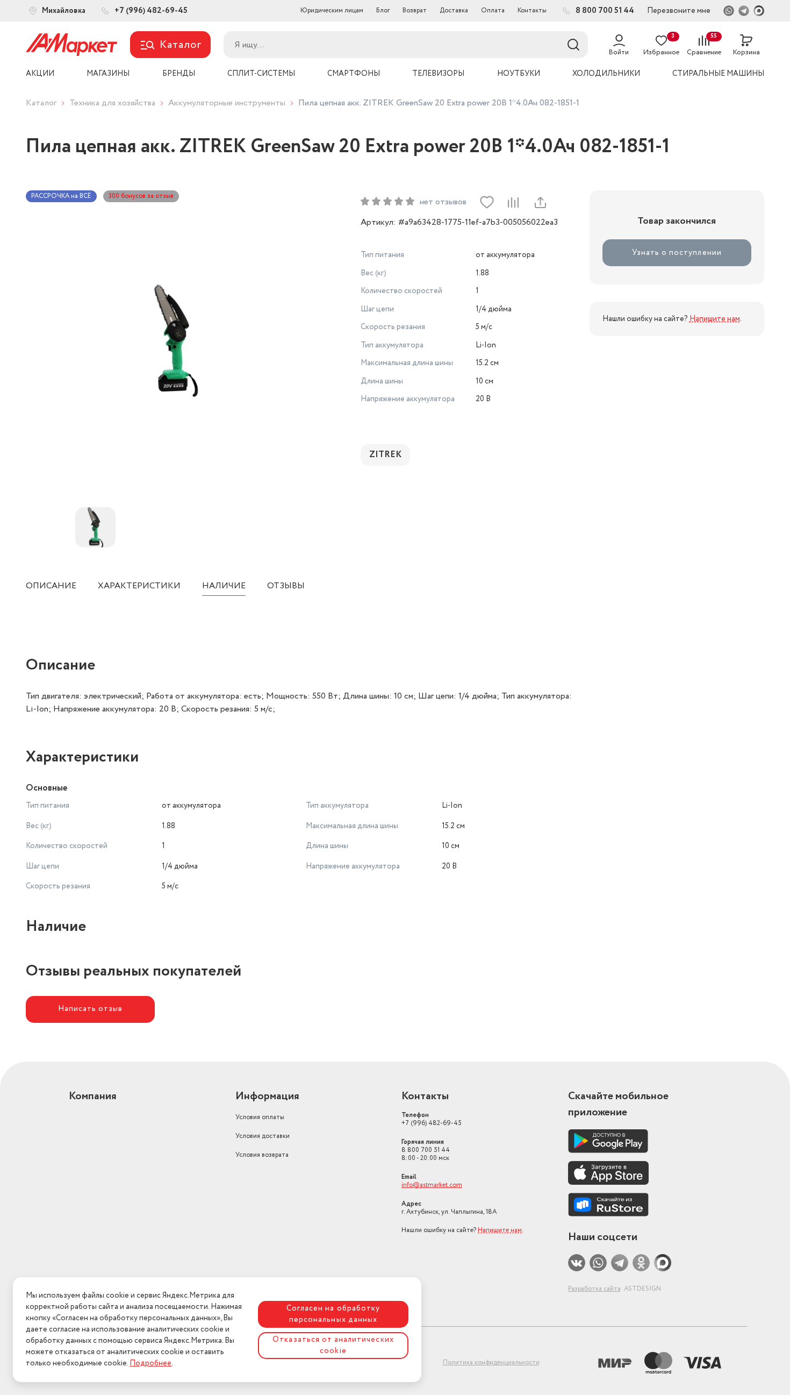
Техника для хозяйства (112, 103)
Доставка (454, 10)
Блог (383, 10)
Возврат (415, 10)
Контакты (532, 10)
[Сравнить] (513, 202)
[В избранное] (487, 202)
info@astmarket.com (431, 1185)
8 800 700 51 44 (425, 1150)
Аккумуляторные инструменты (226, 103)
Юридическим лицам (331, 10)
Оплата (493, 10)
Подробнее (150, 1363)
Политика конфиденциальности (491, 1362)
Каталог (41, 103)
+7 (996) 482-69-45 (431, 1119)
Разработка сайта (594, 1288)
